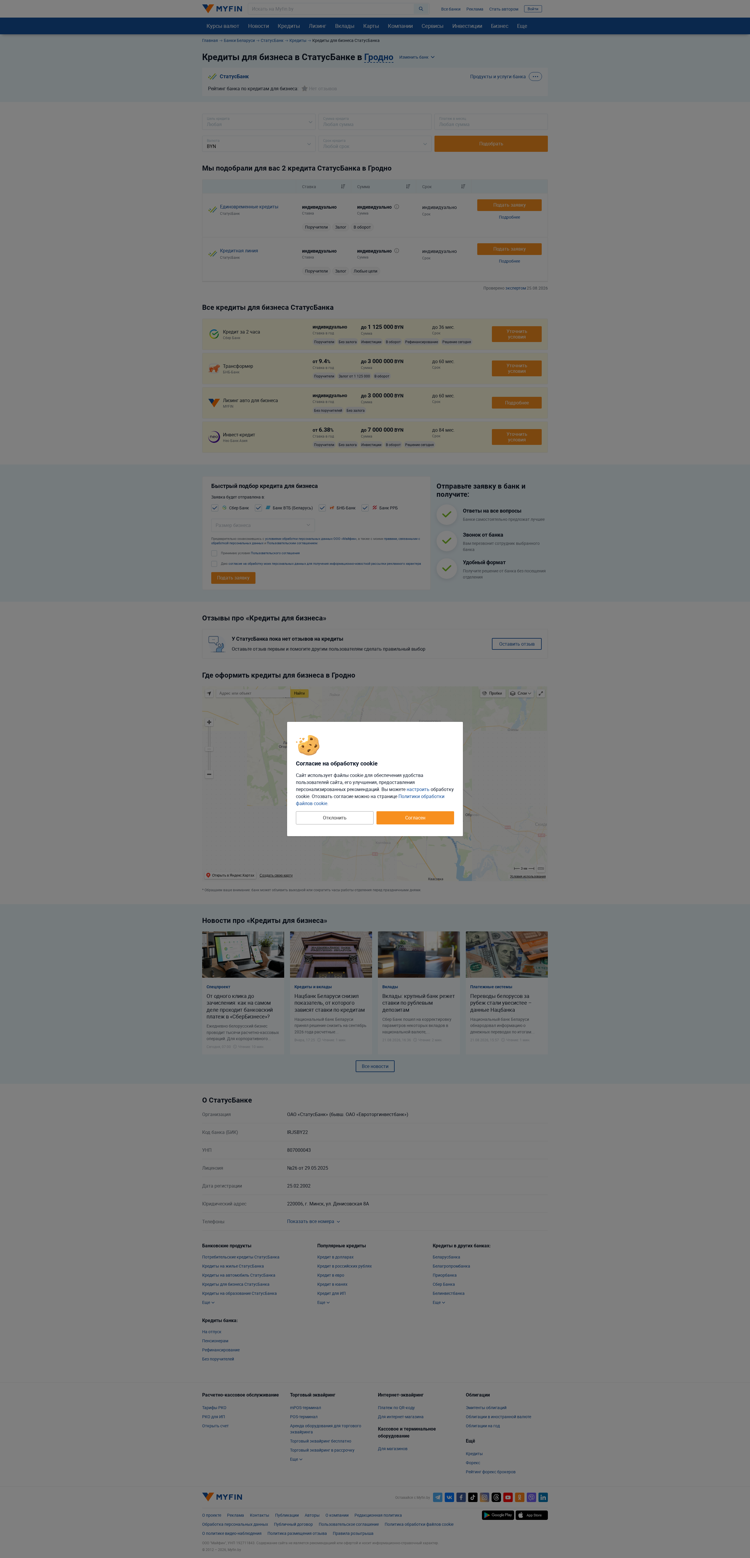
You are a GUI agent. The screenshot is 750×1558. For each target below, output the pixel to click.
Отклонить (335, 817)
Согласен (415, 817)
